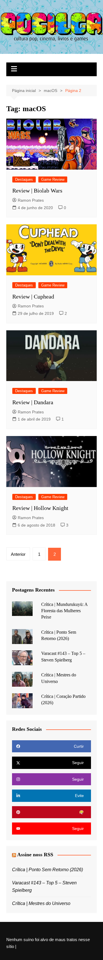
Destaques (24, 179)
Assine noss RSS (35, 854)
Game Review (52, 179)
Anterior (18, 554)
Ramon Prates (31, 200)
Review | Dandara (32, 402)
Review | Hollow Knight (40, 508)
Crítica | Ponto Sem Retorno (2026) (47, 869)
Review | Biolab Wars (37, 190)
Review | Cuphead (33, 296)
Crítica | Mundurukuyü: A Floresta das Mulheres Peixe (64, 611)
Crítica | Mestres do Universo (41, 903)
